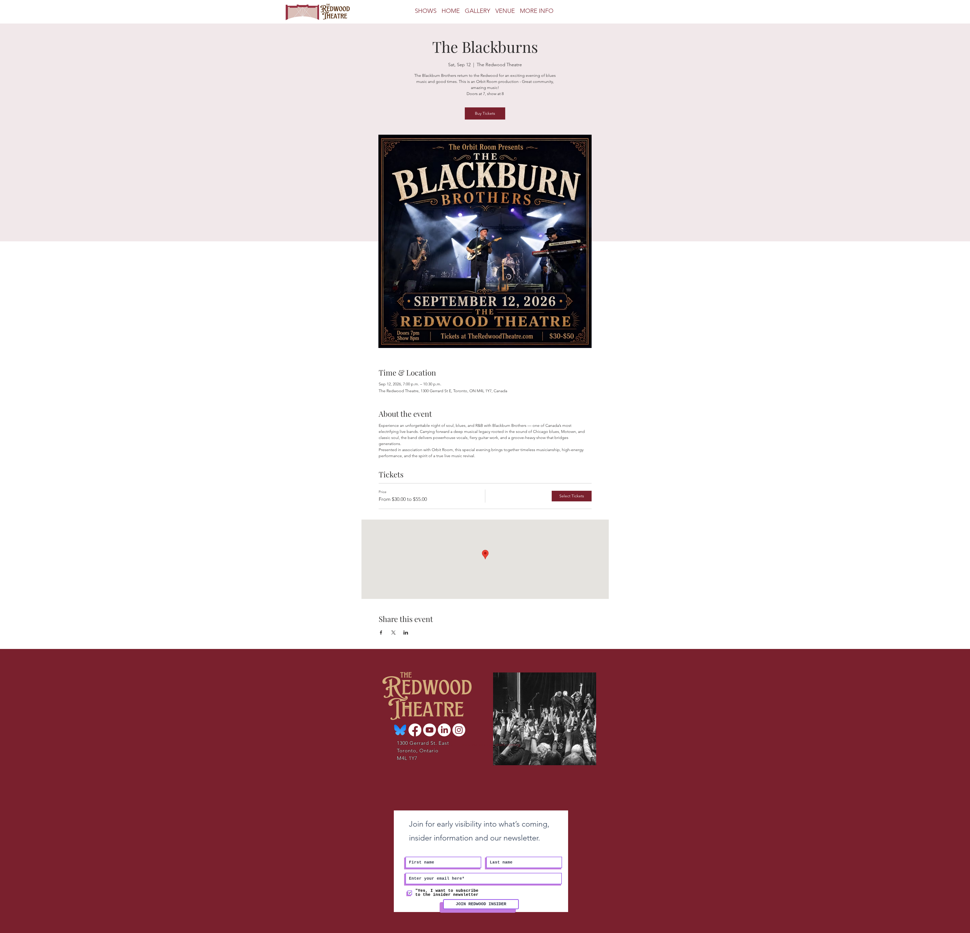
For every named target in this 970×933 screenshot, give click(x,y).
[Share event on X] (393, 633)
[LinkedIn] (444, 730)
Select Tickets (571, 496)
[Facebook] (414, 730)
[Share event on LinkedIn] (405, 633)
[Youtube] (429, 730)
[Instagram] (458, 730)
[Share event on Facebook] (381, 633)
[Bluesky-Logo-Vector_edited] (400, 730)
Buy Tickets (485, 113)
